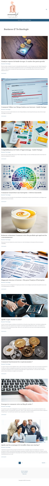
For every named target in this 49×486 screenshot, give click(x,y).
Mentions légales (24, 471)
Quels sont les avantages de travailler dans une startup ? (20, 445)
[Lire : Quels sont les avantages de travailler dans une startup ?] (24, 431)
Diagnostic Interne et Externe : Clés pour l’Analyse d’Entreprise (23, 280)
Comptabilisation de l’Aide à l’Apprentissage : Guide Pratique (21, 150)
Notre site (24, 474)
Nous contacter (24, 472)
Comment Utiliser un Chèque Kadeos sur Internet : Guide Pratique (24, 107)
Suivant (44, 462)
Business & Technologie (5, 63)
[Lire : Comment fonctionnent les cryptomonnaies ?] (24, 347)
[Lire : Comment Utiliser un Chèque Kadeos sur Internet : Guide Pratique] (24, 91)
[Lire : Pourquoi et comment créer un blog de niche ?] (24, 390)
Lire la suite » (3, 73)
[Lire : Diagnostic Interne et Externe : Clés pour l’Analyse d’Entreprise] (24, 264)
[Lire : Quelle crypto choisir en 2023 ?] (24, 305)
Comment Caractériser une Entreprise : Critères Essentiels (21, 193)
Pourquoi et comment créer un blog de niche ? (17, 404)
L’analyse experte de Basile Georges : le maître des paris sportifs (23, 61)
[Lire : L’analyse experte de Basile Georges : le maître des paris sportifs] (24, 47)
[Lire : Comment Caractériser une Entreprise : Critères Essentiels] (24, 176)
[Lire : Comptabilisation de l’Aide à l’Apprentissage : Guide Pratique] (24, 134)
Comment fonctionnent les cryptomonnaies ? (17, 362)
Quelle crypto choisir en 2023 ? (11, 319)
